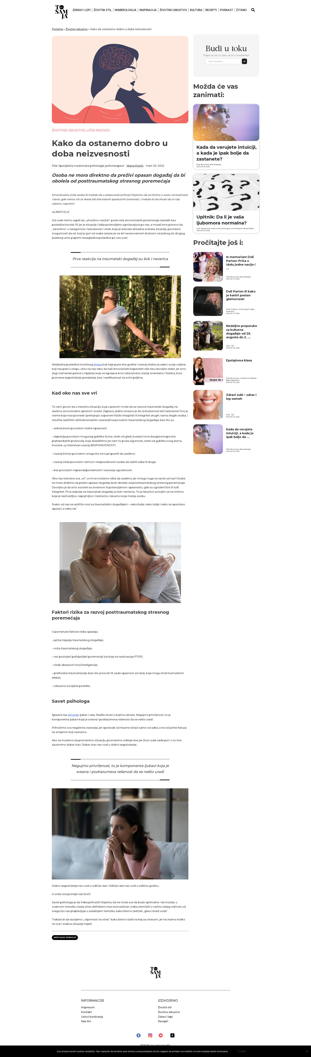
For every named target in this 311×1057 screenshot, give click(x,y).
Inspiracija (148, 10)
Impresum (88, 1007)
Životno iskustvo (173, 10)
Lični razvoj (98, 130)
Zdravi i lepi (82, 10)
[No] (307, 1051)
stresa (98, 364)
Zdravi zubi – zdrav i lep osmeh (241, 396)
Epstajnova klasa (239, 360)
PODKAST (226, 10)
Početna (57, 29)
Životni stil (103, 10)
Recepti (211, 10)
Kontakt (86, 1012)
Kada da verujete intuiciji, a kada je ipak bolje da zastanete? (226, 153)
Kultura (196, 10)
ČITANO (241, 10)
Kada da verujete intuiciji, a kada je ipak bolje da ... (239, 433)
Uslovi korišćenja (92, 1016)
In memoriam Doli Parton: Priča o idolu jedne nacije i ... (241, 262)
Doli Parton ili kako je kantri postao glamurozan (240, 295)
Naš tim (86, 1021)
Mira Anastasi (215, 164)
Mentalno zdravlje (65, 937)
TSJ (232, 346)
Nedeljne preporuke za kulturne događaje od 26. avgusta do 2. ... (241, 331)
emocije (73, 714)
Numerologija (125, 10)
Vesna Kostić (135, 165)
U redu (242, 1051)
